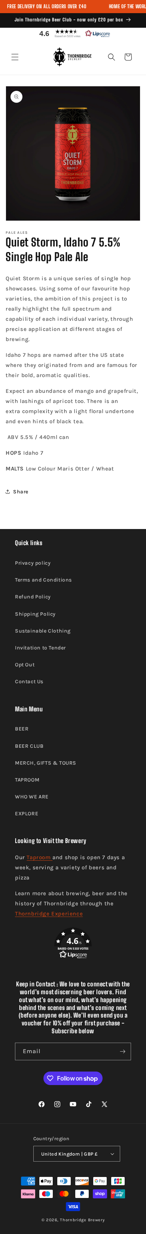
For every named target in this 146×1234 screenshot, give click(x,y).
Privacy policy (33, 563)
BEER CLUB (29, 746)
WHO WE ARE (32, 797)
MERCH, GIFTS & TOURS (45, 763)
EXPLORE (26, 813)
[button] (73, 33)
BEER (21, 729)
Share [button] (20, 491)
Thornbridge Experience (49, 913)
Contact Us (29, 681)
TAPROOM (27, 780)
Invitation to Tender (40, 648)
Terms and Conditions (43, 580)
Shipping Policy (35, 614)
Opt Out (24, 664)
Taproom (39, 857)
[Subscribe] (122, 1051)
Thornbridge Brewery (82, 1219)
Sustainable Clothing (43, 631)
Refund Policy (33, 597)
